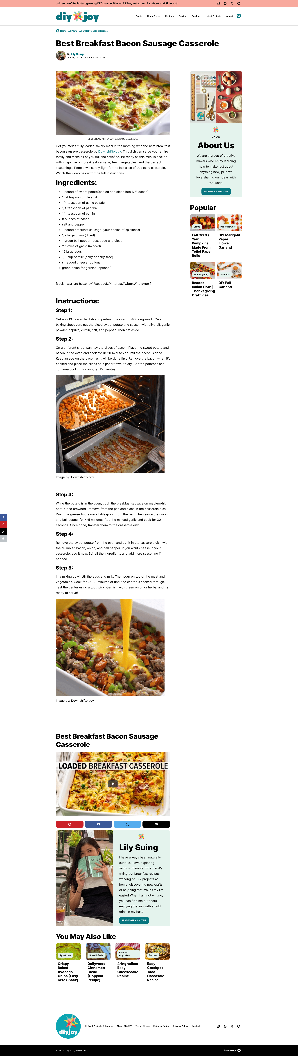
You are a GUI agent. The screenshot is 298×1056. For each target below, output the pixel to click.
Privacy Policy (180, 1026)
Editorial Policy (161, 1026)
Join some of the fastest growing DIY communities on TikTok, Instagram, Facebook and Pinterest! (117, 3)
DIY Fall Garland (225, 285)
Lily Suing (77, 54)
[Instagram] (218, 3)
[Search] (238, 15)
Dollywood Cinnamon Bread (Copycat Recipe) (97, 972)
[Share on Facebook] (3, 517)
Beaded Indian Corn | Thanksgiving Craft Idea (203, 289)
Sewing (183, 16)
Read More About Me (134, 920)
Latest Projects (213, 16)
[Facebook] (225, 3)
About (229, 16)
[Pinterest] (238, 3)
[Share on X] (3, 531)
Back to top (230, 1050)
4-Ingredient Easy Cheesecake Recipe (127, 970)
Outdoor (196, 16)
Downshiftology (109, 151)
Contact (196, 1026)
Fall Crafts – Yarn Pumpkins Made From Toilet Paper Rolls (202, 245)
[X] (231, 3)
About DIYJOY (124, 1026)
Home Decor (153, 16)
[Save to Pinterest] (3, 524)
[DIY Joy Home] (77, 16)
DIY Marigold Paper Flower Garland (229, 241)
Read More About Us (216, 191)
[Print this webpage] (3, 538)
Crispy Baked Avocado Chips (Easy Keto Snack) (68, 972)
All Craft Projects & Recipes (93, 30)
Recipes (169, 16)
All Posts (72, 30)
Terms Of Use (142, 1026)
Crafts (139, 16)
